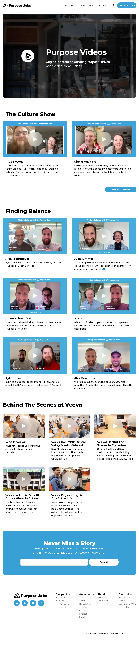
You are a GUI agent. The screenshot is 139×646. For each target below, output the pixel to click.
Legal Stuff (104, 600)
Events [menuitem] (90, 5)
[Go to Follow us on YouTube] (33, 603)
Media (122, 600)
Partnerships (63, 597)
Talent (83, 600)
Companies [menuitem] (80, 5)
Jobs (82, 597)
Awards (60, 600)
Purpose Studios (64, 605)
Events (83, 613)
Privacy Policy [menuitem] (116, 633)
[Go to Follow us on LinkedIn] (17, 603)
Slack (82, 617)
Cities (82, 610)
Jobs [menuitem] (71, 5)
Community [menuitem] (101, 5)
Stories (83, 607)
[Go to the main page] (17, 5)
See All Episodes (120, 189)
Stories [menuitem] (64, 5)
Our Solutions (127, 5)
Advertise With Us (127, 605)
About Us (103, 597)
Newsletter (85, 604)
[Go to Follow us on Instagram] (41, 603)
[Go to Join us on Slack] (25, 603)
